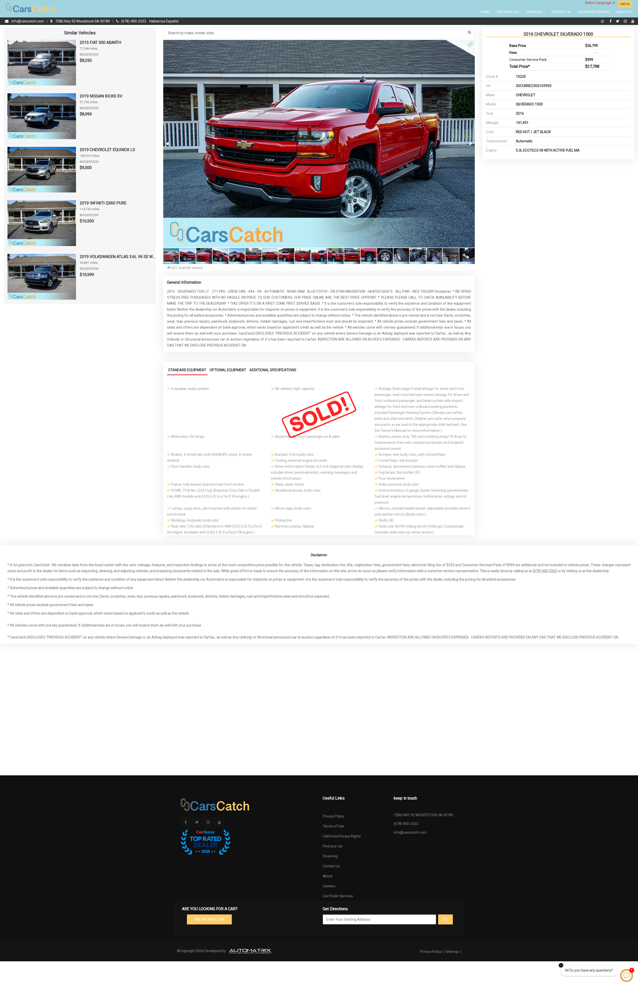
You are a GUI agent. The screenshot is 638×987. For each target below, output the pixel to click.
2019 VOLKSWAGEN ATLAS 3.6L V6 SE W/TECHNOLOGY (118, 256)
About (327, 876)
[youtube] (632, 21)
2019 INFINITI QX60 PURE (103, 203)
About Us (624, 12)
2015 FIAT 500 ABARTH (100, 42)
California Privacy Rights (342, 836)
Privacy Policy (333, 816)
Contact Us (561, 12)
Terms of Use (333, 826)
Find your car (333, 846)
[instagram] (626, 21)
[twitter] (618, 21)
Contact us (331, 866)
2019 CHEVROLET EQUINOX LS (107, 149)
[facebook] (611, 21)
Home (485, 12)
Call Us (625, 4)
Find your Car (507, 12)
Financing (534, 12)
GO (445, 919)
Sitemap (452, 952)
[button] (470, 44)
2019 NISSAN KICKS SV (101, 96)
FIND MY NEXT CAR (209, 919)
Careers (329, 886)
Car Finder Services (593, 12)
